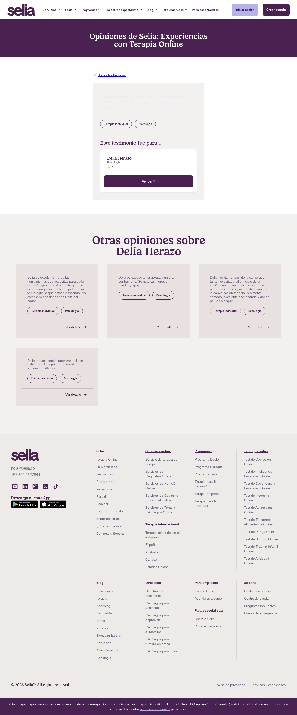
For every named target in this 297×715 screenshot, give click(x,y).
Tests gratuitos (256, 451)
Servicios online (158, 451)
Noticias (102, 628)
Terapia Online (107, 459)
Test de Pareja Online (260, 532)
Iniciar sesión (245, 10)
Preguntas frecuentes (260, 606)
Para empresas (206, 583)
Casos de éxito (205, 591)
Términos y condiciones (268, 685)
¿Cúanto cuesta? (109, 526)
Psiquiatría (104, 613)
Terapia (101, 598)
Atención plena (107, 650)
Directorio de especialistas (154, 593)
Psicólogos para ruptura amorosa (157, 641)
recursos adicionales (155, 709)
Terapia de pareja (207, 494)
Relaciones (104, 591)
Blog (100, 583)
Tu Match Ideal (107, 467)
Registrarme (105, 481)
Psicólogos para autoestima (157, 629)
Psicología (103, 658)
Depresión (103, 643)
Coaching (103, 606)
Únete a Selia (204, 619)
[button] (51, 9)
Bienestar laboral (108, 635)
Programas (203, 451)
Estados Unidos (156, 567)
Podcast (102, 504)
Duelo (100, 621)
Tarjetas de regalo (109, 511)
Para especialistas (205, 10)
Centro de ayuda (256, 598)
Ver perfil (148, 181)
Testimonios (105, 474)
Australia (151, 552)
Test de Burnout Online (261, 539)
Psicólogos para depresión (157, 617)
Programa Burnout (208, 467)
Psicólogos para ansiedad (157, 605)
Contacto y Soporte (110, 533)
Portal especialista (208, 626)
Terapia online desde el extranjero (162, 535)
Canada (151, 559)
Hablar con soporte (258, 591)
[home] (21, 10)
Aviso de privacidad (231, 685)
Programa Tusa (206, 474)
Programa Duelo (207, 459)
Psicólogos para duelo (161, 651)
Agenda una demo (208, 598)
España (151, 545)
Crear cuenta (276, 10)
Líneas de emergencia (260, 613)
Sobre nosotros (107, 519)
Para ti (101, 496)
